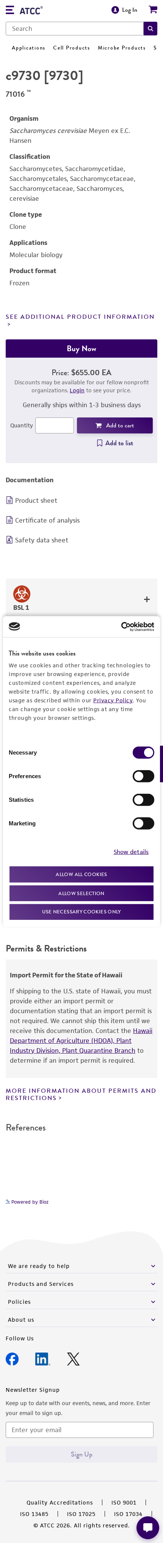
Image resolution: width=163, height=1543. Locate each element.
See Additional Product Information (80, 316)
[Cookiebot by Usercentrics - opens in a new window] (121, 627)
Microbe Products (122, 48)
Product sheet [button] (36, 500)
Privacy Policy (113, 700)
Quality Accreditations (60, 1502)
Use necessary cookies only (81, 911)
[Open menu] (10, 11)
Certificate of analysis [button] (47, 520)
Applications (28, 48)
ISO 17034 (128, 1513)
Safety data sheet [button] (41, 540)
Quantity (21, 425)
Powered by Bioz (29, 1202)
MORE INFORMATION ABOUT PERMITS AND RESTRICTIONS (81, 1094)
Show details (131, 851)
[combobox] (75, 28)
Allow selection (81, 893)
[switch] (143, 776)
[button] (150, 28)
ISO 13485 (34, 1513)
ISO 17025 (81, 1513)
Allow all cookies (81, 874)
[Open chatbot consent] (147, 1527)
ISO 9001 (123, 1502)
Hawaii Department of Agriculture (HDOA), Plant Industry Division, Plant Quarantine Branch (81, 1041)
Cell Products (71, 48)
